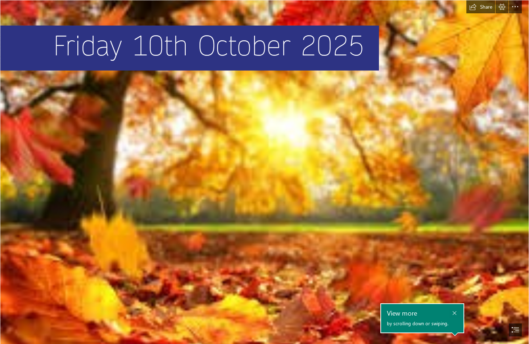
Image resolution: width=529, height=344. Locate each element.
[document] (264, 172)
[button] (480, 6)
